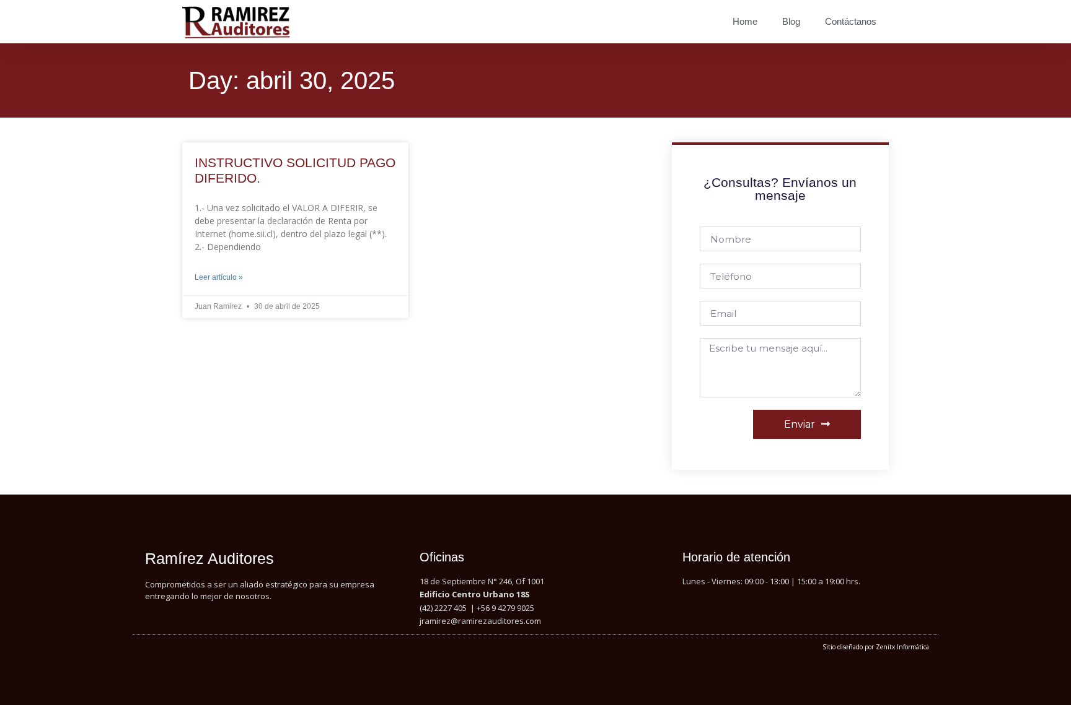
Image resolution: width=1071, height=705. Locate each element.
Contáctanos (850, 21)
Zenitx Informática (902, 646)
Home (745, 21)
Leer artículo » (219, 277)
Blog (791, 21)
